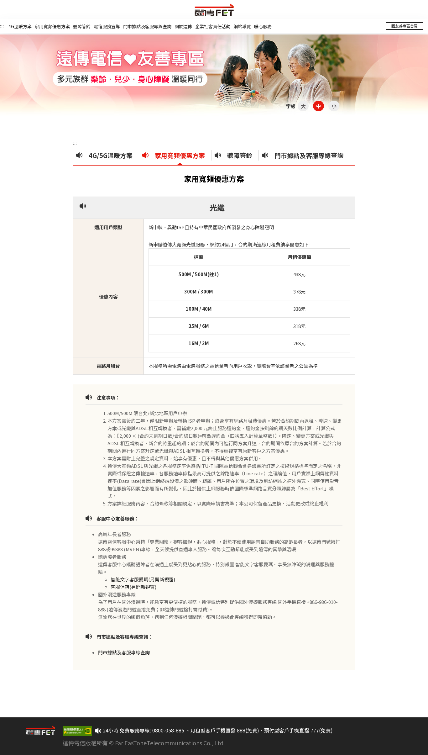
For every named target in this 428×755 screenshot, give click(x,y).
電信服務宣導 (107, 26)
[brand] (214, 9)
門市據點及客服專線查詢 (147, 26)
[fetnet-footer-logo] (44, 739)
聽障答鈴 (82, 26)
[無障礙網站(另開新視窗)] (77, 731)
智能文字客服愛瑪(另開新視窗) (143, 579)
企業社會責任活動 (212, 26)
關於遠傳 (183, 26)
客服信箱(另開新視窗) (133, 586)
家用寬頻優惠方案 (52, 26)
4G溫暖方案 (20, 26)
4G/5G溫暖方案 (111, 155)
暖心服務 (263, 26)
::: (2, 26)
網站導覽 (242, 26)
